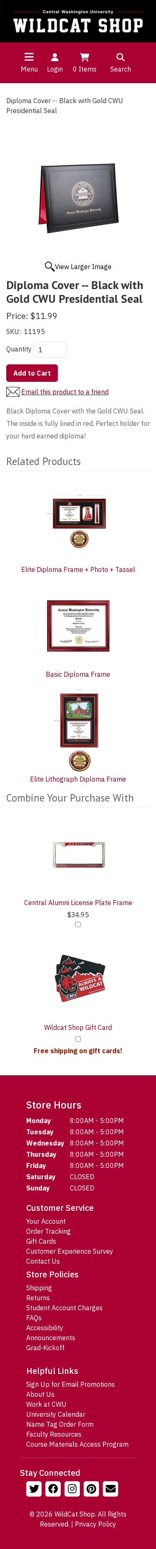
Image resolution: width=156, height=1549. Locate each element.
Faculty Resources (54, 1434)
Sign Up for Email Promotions (70, 1384)
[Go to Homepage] (78, 21)
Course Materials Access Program (77, 1444)
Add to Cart (32, 373)
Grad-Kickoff (45, 1348)
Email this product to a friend (65, 392)
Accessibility (44, 1328)
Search (120, 69)
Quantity (19, 349)
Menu (29, 69)
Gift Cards (41, 1241)
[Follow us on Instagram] (73, 1490)
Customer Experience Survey (69, 1251)
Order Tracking (48, 1231)
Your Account (46, 1221)
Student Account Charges (64, 1308)
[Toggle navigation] (29, 56)
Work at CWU (46, 1404)
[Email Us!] (111, 1490)
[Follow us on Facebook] (54, 1490)
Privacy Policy (95, 1524)
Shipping (39, 1288)
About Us (40, 1394)
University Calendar (55, 1414)
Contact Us (43, 1261)
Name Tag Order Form (60, 1424)
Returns (38, 1298)
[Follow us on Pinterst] (92, 1490)
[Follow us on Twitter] (35, 1490)
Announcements (50, 1338)
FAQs (34, 1318)
